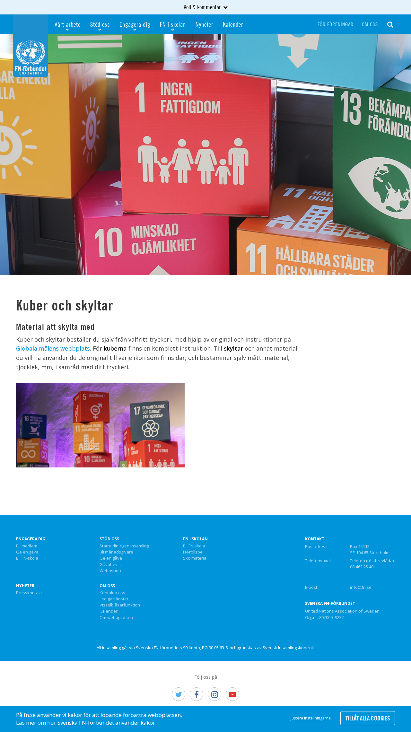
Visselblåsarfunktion (120, 605)
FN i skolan (173, 24)
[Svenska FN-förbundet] (30, 45)
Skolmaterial (195, 558)
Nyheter (204, 24)
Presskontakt (29, 593)
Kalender (233, 24)
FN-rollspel (193, 552)
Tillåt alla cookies (367, 718)
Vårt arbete (68, 24)
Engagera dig (134, 24)
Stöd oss (100, 24)
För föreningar (336, 24)
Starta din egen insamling (124, 546)
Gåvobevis (110, 564)
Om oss (370, 24)
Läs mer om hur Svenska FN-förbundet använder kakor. (86, 722)
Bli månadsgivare (116, 552)
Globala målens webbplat (51, 348)
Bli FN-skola (27, 558)
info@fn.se (361, 587)
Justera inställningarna (311, 718)
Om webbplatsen (116, 617)
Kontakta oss (112, 593)
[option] (205, 154)
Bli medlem (26, 546)
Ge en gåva (27, 552)
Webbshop (110, 570)
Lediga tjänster (114, 599)
